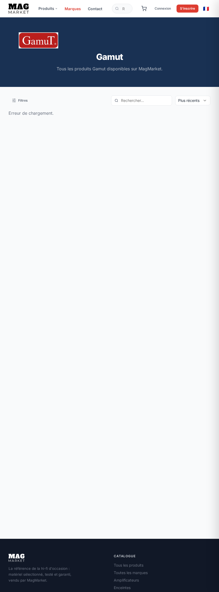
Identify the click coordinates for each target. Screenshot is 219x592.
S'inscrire (187, 8)
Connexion (163, 8)
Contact (95, 8)
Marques (73, 8)
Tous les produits (128, 565)
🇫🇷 (206, 8)
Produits (46, 8)
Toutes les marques (131, 572)
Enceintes (122, 587)
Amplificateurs (126, 580)
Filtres (23, 100)
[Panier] (144, 8)
